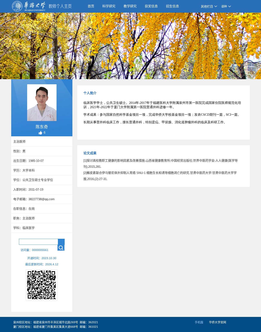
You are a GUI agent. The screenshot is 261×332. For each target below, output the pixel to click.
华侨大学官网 (217, 322)
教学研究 (130, 6)
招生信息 (172, 6)
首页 (91, 6)
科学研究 (108, 6)
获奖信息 (151, 6)
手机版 (199, 322)
